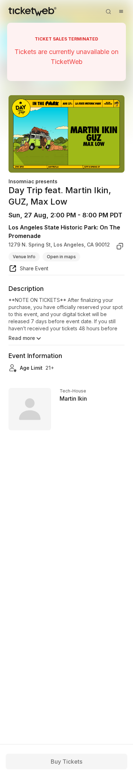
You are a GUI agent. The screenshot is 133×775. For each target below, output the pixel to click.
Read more (22, 338)
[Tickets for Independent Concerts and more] (32, 11)
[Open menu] (120, 11)
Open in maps (61, 256)
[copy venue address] (119, 246)
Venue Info (24, 256)
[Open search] (108, 11)
